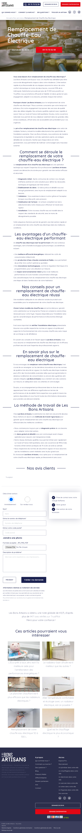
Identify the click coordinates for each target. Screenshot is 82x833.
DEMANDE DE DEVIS (51, 4)
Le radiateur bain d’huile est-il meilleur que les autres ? (58, 664)
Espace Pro (63, 761)
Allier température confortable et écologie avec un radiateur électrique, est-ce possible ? (58, 701)
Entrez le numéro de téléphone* (14, 518)
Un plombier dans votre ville (68, 767)
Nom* (5, 509)
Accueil (9, 18)
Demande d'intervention (70, 4)
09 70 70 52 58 (34, 4)
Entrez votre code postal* (12, 528)
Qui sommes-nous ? (9, 12)
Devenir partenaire (41, 781)
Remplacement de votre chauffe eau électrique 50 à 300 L (24, 733)
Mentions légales (6, 828)
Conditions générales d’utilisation (22, 828)
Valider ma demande (33, 580)
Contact (38, 788)
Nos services (18, 18)
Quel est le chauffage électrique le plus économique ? (58, 733)
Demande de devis (20, 50)
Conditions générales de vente (42, 828)
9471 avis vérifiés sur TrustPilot (45, 616)
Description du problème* (12, 552)
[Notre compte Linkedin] (69, 12)
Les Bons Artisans (10, 823)
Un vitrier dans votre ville (67, 787)
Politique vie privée (7, 830)
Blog (36, 771)
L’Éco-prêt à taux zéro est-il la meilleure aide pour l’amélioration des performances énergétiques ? (24, 668)
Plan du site (57, 828)
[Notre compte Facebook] (74, 12)
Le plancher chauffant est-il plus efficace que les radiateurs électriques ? (24, 697)
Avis (36, 785)
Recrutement (63, 764)
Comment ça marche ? (26, 12)
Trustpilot (9, 477)
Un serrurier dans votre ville (68, 783)
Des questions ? (43, 12)
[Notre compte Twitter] (79, 12)
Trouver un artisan (59, 12)
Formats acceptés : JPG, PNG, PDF (15, 543)
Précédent (9, 580)
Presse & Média (40, 774)
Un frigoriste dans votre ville (68, 790)
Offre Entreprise (40, 778)
